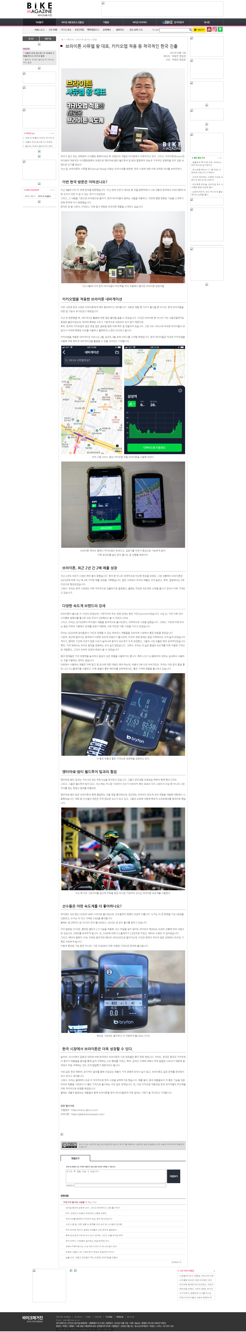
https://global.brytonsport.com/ (87, 1114)
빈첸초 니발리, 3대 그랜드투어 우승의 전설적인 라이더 (90, 1252)
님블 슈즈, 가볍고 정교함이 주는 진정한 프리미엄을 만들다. (92, 1257)
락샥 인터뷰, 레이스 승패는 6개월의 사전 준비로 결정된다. (91, 1230)
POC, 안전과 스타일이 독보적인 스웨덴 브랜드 (86, 1213)
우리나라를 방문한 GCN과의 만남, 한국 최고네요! (88, 1219)
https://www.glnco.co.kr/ (84, 1110)
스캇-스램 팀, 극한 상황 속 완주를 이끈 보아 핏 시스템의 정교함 (94, 1224)
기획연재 (70, 39)
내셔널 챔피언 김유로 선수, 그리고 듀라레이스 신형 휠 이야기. (93, 1208)
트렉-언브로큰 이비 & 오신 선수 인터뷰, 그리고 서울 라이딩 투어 (94, 1235)
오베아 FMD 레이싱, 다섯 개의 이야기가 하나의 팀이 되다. (91, 1246)
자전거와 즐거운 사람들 (86, 39)
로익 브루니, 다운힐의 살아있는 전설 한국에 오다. (88, 1241)
